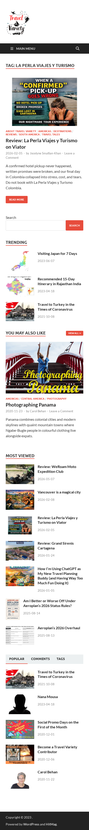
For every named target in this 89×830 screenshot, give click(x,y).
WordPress (31, 824)
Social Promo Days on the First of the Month (58, 724)
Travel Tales (51, 134)
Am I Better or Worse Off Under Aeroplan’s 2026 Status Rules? (49, 603)
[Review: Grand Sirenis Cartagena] (20, 543)
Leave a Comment (61, 411)
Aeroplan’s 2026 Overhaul (59, 628)
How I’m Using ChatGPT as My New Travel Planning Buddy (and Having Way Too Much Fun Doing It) (60, 575)
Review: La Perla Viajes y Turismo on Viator (58, 520)
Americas (44, 131)
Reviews (11, 134)
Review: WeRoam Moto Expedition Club (57, 468)
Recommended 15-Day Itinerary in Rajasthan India (59, 281)
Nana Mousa (48, 696)
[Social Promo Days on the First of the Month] (20, 722)
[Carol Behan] (20, 772)
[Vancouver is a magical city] (20, 492)
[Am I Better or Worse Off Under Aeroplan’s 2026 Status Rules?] (13, 601)
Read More (15, 198)
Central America (32, 398)
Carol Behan (38, 411)
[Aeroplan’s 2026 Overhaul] (20, 628)
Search (11, 217)
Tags (61, 659)
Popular (16, 659)
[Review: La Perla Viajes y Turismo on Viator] (44, 102)
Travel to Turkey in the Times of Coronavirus (56, 306)
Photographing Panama (31, 404)
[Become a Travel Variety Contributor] (20, 747)
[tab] (17, 659)
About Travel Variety (21, 131)
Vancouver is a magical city (59, 492)
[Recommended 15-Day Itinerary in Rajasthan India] (20, 279)
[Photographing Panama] (44, 344)
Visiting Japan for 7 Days (57, 253)
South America (29, 134)
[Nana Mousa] (20, 697)
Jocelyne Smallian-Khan (45, 153)
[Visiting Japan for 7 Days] (20, 254)
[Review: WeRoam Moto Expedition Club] (20, 467)
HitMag (51, 824)
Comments (40, 659)
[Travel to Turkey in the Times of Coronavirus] (20, 305)
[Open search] (77, 48)
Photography (56, 398)
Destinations (62, 131)
